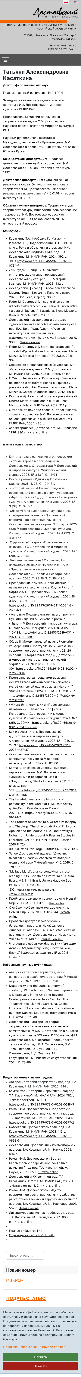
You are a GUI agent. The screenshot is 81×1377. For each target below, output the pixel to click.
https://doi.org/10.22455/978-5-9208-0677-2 (41, 1122)
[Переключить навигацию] (5, 60)
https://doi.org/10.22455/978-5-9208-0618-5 (41, 1104)
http (19, 889)
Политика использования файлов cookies (34, 1347)
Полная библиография (25, 1231)
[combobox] (25, 1255)
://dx (23, 889)
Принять (40, 1357)
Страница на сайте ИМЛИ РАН (32, 1235)
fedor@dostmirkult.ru (64, 39)
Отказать (40, 1366)
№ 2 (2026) (14, 1280)
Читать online (30, 342)
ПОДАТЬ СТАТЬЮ (26, 1298)
